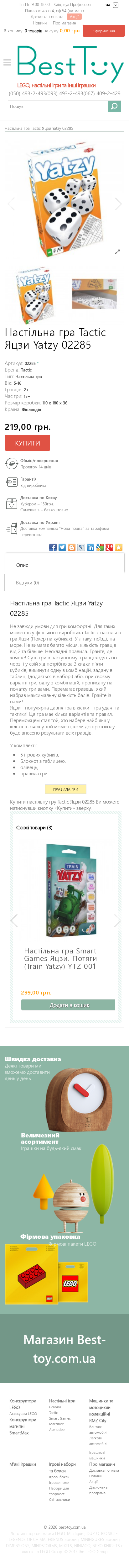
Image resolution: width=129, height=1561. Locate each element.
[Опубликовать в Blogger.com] (71, 547)
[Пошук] (114, 106)
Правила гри (65, 789)
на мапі (76, 10)
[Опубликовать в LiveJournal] (81, 547)
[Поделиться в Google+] (109, 547)
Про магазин (64, 22)
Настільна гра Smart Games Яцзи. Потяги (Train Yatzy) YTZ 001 (60, 957)
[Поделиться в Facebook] (53, 547)
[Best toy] (70, 63)
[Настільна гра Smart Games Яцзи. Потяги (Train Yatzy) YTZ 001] (71, 890)
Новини (40, 22)
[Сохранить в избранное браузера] (118, 547)
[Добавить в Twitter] (62, 547)
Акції (74, 16)
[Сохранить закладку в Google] (100, 547)
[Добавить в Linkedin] (90, 547)
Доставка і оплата (47, 16)
